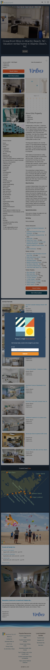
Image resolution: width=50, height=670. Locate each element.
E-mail (13, 347)
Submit (25, 354)
